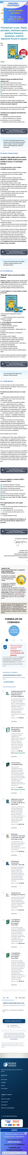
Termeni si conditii (5, 1099)
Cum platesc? (4, 1105)
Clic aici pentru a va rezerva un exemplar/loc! (14, 1153)
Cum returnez (4, 1088)
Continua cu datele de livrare (13, 1021)
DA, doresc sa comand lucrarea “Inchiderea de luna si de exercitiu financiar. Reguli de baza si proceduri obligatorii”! (16, 131)
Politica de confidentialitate (7, 1108)
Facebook (3, 1082)
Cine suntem (4, 1079)
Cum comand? (4, 1102)
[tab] (8, 997)
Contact (3, 1085)
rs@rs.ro (20, 593)
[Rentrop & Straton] (9, 1064)
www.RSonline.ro (14, 1039)
